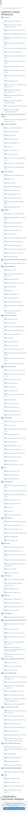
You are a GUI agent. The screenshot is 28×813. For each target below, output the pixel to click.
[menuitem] (1, 3)
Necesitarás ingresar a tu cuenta (17, 805)
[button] (1, 1)
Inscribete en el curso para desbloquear (14, 808)
